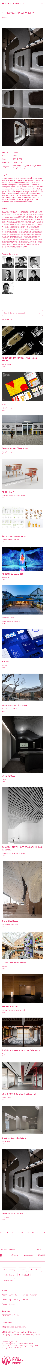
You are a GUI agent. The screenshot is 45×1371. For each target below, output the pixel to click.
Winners (34, 1294)
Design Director (9, 1275)
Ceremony (6, 1299)
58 (12, 1232)
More (39, 1249)
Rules (17, 1294)
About (4, 1294)
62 (33, 1232)
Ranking (16, 1299)
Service (24, 1294)
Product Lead (24, 1275)
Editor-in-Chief (35, 1270)
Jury (11, 1294)
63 (38, 1232)
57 (7, 1232)
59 (17, 1232)
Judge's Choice (8, 1303)
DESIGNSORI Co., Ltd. (11, 1315)
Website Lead (8, 1280)
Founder (22, 1270)
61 (28, 1232)
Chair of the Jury (9, 1270)
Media (25, 1299)
